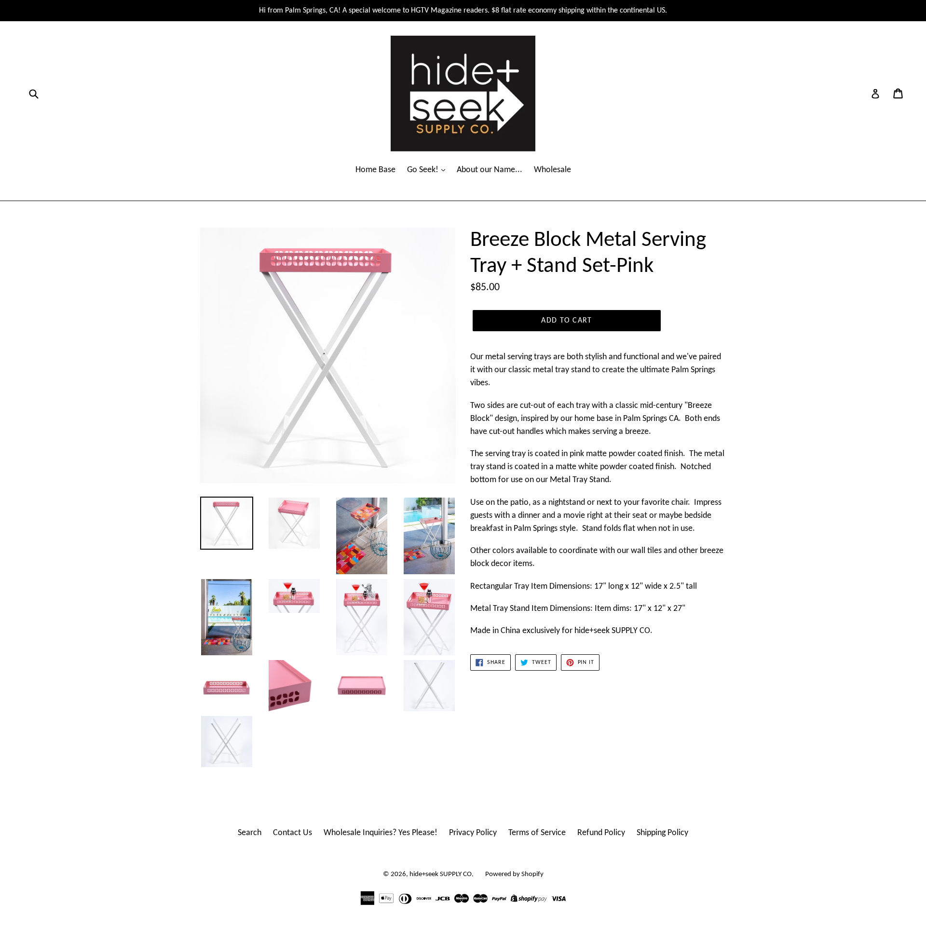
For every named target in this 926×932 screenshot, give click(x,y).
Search (249, 832)
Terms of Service (537, 832)
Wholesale (552, 170)
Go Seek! (423, 170)
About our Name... (489, 170)
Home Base (375, 170)
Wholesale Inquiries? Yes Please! (380, 832)
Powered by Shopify (514, 874)
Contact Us (292, 832)
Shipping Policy (662, 832)
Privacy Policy (473, 832)
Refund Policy (601, 832)
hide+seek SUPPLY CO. (441, 874)
